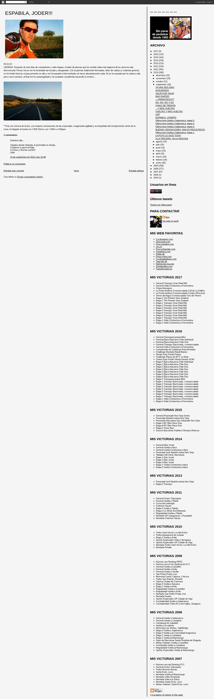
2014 (156, 60)
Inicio (76, 170)
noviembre (161, 78)
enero (159, 162)
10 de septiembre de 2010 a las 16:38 (28, 157)
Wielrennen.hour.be (165, 264)
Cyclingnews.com (164, 239)
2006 (156, 175)
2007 (156, 171)
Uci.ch (159, 246)
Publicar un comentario (14, 164)
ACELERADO (162, 90)
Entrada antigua (136, 170)
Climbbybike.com (164, 266)
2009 (156, 165)
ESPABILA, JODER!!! (28, 13)
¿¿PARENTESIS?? (164, 99)
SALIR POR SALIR (164, 93)
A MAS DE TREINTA (165, 105)
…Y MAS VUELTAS (165, 108)
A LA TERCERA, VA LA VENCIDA (171, 138)
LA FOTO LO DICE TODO (168, 135)
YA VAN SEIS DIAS (164, 87)
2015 (156, 57)
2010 (156, 72)
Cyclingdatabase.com (166, 259)
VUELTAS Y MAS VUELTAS (169, 111)
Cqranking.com (163, 251)
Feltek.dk (160, 254)
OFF (157, 114)
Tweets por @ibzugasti (161, 205)
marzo (159, 156)
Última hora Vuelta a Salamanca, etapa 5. (175, 120)
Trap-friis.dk (161, 261)
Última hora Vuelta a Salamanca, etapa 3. (175, 126)
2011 (155, 69)
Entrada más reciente (14, 170)
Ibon (167, 217)
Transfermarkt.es (164, 269)
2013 (156, 63)
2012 (156, 66)
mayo (159, 150)
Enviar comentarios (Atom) (30, 177)
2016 (156, 54)
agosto (159, 141)
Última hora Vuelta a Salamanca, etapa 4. (175, 123)
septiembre (161, 84)
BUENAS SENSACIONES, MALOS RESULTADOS (180, 129)
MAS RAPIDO (162, 96)
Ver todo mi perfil (170, 221)
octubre (160, 81)
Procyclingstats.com (165, 249)
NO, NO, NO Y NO (164, 102)
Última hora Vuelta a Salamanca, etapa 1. (175, 132)
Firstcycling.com (164, 256)
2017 (156, 51)
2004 (156, 177)
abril (158, 153)
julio (158, 144)
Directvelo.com (163, 241)
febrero (159, 159)
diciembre (161, 75)
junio (158, 147)
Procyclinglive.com (165, 244)
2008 (156, 168)
